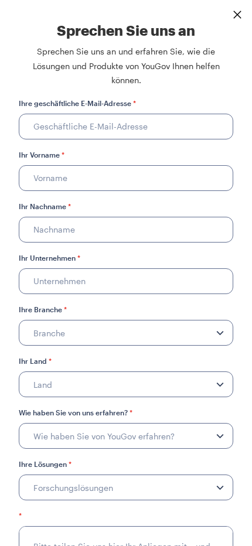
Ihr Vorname (41, 155)
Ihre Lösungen (45, 464)
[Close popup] (237, 14)
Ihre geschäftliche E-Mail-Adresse (77, 103)
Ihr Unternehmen (49, 258)
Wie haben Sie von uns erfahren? (75, 412)
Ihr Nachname (45, 206)
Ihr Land (35, 361)
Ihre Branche (43, 309)
